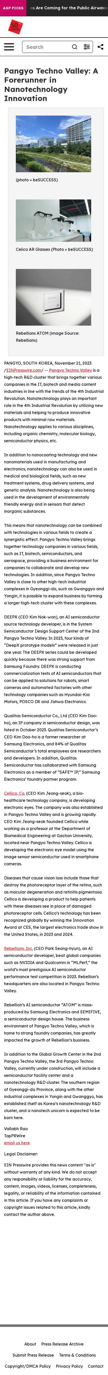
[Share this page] (100, 47)
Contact (95, 1366)
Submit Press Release (33, 1355)
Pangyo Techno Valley (70, 370)
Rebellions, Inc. (18, 948)
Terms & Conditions (77, 1355)
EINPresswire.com (23, 370)
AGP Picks (13, 8)
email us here (17, 1142)
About (30, 1344)
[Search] (75, 47)
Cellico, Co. (14, 793)
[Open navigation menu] (9, 47)
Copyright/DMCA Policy (28, 1366)
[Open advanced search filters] (87, 47)
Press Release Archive (62, 1344)
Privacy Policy (69, 1366)
